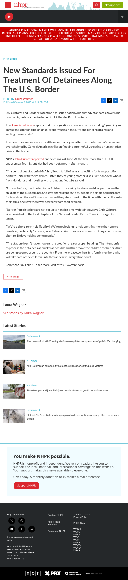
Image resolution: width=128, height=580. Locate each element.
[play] (9, 17)
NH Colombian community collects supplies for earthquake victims (65, 365)
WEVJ (76, 540)
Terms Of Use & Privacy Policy (81, 515)
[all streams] (123, 16)
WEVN (76, 542)
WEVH (76, 537)
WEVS (76, 550)
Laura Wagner (24, 99)
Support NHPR (26, 485)
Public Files (79, 523)
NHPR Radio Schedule (54, 523)
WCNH (77, 529)
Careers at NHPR (57, 531)
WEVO (77, 545)
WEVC (76, 531)
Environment (33, 336)
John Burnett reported (29, 159)
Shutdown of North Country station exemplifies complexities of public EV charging (74, 341)
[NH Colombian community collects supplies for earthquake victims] (14, 367)
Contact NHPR (55, 515)
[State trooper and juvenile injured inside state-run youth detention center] (14, 391)
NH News (32, 360)
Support (114, 5)
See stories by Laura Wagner (23, 313)
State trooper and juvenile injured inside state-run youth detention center (68, 390)
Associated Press (23, 125)
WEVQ (77, 547)
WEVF (76, 534)
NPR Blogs (10, 59)
